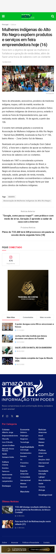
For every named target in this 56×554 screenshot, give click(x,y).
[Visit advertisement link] (28, 290)
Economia (24, 429)
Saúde (4, 454)
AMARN (11, 197)
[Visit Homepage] (28, 16)
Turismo (41, 487)
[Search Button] (52, 16)
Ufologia (41, 490)
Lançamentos (7, 481)
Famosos (5, 471)
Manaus (23, 484)
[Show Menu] (3, 16)
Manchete (24, 492)
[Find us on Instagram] (7, 416)
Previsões (24, 463)
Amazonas (24, 474)
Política (42, 450)
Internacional (25, 480)
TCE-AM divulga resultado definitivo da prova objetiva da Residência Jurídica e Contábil (32, 509)
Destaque (6, 486)
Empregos (24, 436)
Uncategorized (45, 495)
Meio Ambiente (44, 480)
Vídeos (23, 466)
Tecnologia (24, 442)
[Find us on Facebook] (2, 416)
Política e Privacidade (30, 542)
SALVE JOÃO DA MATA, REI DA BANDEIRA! (33, 348)
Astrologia (24, 450)
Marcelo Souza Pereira (8, 450)
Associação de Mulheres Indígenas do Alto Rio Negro (26, 201)
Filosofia (5, 439)
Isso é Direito (7, 442)
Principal (5, 25)
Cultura (13, 25)
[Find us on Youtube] (17, 416)
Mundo (41, 445)
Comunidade (25, 477)
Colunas (6, 429)
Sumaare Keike (8, 457)
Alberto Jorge (7, 432)
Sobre (4, 542)
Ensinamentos (25, 453)
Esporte (23, 471)
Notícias (42, 429)
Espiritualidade (27, 447)
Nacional (23, 487)
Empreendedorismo (10, 436)
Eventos (5, 468)
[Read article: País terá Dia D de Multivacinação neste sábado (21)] (7, 524)
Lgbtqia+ (41, 477)
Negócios (24, 439)
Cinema (5, 465)
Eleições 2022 (44, 460)
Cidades (41, 439)
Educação (42, 474)
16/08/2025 (6, 62)
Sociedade (43, 471)
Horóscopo (6, 478)
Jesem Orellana (8, 445)
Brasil (40, 436)
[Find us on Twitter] (12, 416)
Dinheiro (23, 432)
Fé (21, 460)
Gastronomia (7, 475)
